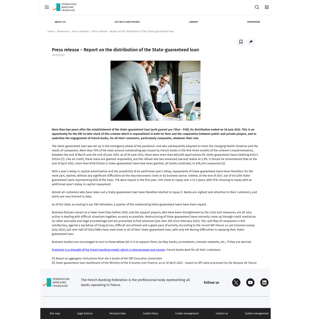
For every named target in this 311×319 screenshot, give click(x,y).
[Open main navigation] (47, 7)
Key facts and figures (127, 22)
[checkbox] (240, 42)
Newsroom (253, 22)
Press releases (80, 31)
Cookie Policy (150, 313)
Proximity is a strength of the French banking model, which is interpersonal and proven (108, 249)
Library (193, 22)
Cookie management (187, 313)
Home (51, 31)
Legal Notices (85, 313)
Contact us (222, 313)
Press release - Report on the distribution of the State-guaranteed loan (133, 31)
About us (60, 22)
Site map (55, 313)
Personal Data (118, 313)
